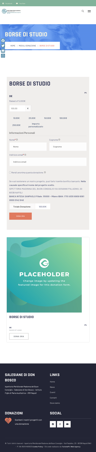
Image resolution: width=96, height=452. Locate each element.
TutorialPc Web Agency (71, 446)
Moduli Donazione (27, 45)
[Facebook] (3, 40)
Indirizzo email (16, 154)
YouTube (22, 3)
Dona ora (19, 336)
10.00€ (16, 118)
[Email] (3, 50)
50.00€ (47, 118)
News (52, 387)
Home (12, 45)
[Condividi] (3, 55)
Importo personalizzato (35, 125)
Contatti (53, 397)
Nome (12, 139)
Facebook (8, 3)
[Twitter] (3, 45)
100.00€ (63, 118)
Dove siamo (55, 403)
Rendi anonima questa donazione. (27, 172)
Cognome (53, 139)
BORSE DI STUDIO (21, 317)
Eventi (52, 392)
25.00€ (32, 118)
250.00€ (16, 125)
